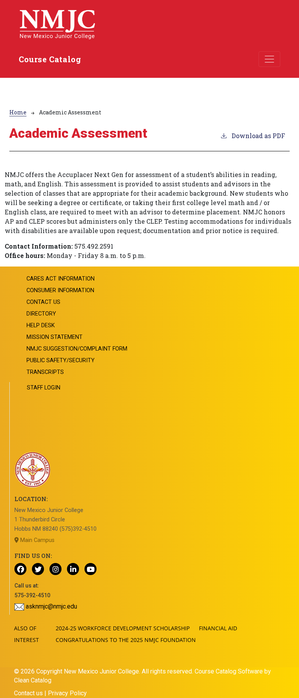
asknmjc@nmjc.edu (50, 606)
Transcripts (45, 372)
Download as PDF (258, 136)
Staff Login (43, 387)
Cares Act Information (60, 278)
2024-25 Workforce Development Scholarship (123, 628)
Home (17, 112)
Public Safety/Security (60, 360)
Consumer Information (60, 290)
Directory (41, 313)
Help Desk (40, 325)
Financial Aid (218, 628)
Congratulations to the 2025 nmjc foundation (126, 640)
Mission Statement (54, 337)
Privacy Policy (67, 693)
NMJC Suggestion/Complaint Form (76, 348)
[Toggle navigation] (269, 59)
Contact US (43, 302)
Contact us (28, 693)
